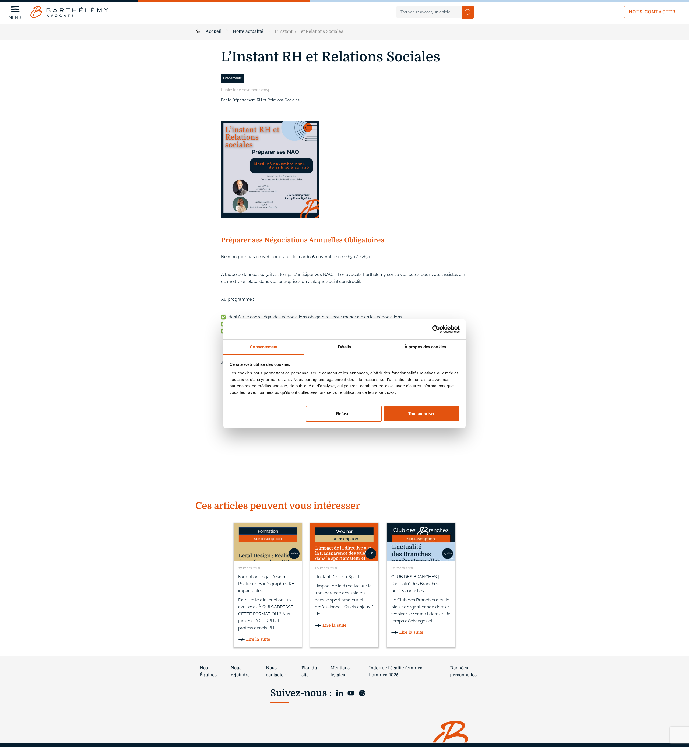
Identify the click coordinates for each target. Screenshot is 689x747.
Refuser (343, 413)
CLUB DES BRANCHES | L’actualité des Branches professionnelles (415, 583)
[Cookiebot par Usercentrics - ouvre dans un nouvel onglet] (436, 329)
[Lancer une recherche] (468, 12)
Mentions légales (340, 671)
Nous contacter (652, 12)
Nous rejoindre (240, 671)
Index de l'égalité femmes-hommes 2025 (396, 671)
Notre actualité (248, 31)
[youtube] (350, 692)
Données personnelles (463, 671)
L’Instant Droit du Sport (337, 576)
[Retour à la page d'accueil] (69, 12)
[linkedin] (339, 692)
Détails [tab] (344, 347)
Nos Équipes (208, 671)
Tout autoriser (421, 413)
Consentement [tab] (263, 347)
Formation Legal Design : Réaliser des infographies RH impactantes (266, 583)
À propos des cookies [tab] (425, 347)
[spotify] (362, 692)
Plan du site (309, 671)
